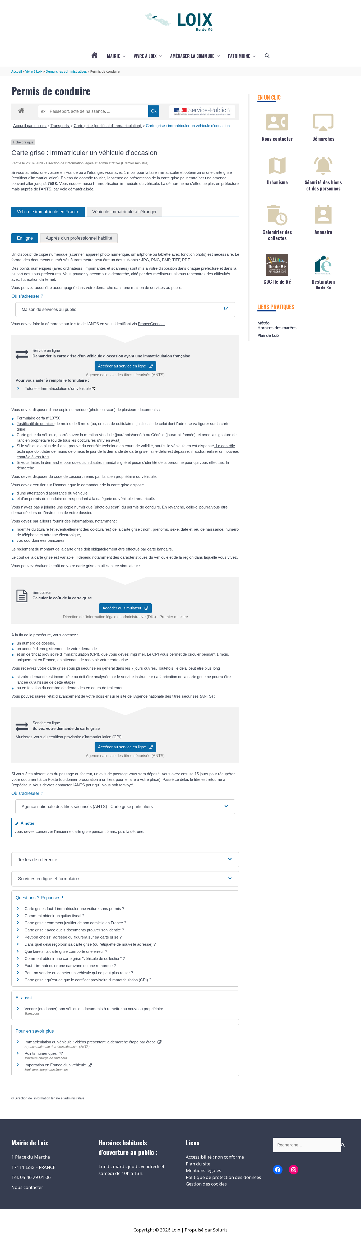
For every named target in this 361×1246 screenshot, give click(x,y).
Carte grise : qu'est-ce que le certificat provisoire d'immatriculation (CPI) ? (88, 980)
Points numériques (41, 1053)
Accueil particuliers (30, 125)
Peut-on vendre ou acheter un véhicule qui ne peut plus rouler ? (79, 972)
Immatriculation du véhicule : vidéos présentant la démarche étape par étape (91, 1042)
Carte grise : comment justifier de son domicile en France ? (75, 923)
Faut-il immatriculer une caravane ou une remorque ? (70, 965)
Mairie (113, 56)
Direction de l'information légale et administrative (49, 1098)
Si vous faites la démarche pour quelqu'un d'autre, (66, 462)
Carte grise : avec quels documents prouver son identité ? (75, 930)
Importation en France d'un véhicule (56, 1065)
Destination (323, 284)
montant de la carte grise (61, 549)
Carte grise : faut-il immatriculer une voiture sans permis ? (74, 908)
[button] (267, 56)
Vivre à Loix (145, 56)
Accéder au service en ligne (123, 366)
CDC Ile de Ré (277, 281)
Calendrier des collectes (277, 234)
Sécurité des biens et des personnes (323, 185)
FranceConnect (151, 323)
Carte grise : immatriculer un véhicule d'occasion (188, 125)
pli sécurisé (86, 668)
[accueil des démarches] (21, 109)
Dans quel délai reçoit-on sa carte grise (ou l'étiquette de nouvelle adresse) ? (90, 944)
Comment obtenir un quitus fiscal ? (54, 915)
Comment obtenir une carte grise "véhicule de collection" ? (75, 958)
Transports (60, 125)
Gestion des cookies (206, 1184)
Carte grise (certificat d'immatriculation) (108, 125)
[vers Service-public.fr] (202, 111)
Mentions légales (203, 1170)
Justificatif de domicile (35, 423)
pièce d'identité (144, 462)
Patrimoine (239, 56)
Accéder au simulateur (124, 608)
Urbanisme (277, 182)
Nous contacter (277, 138)
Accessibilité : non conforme (215, 1157)
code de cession (68, 476)
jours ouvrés (145, 668)
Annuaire (323, 231)
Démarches (323, 138)
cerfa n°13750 (48, 418)
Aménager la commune (192, 56)
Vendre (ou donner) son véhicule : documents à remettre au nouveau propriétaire (94, 1008)
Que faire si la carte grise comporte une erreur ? (66, 951)
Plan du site (198, 1164)
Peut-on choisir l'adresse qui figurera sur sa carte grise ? (73, 937)
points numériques (35, 268)
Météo (263, 322)
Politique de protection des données (223, 1177)
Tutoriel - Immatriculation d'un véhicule (58, 388)
